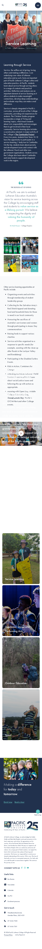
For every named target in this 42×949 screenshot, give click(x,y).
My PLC (10, 896)
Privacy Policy (8, 935)
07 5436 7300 (12, 921)
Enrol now (8, 802)
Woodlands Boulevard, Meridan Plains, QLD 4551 (16, 914)
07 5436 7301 (12, 926)
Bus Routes (11, 879)
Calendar (11, 890)
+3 (34, 268)
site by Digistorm (20, 935)
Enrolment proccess (14, 901)
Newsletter (11, 885)
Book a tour (19, 802)
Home (9, 48)
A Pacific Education (18, 48)
